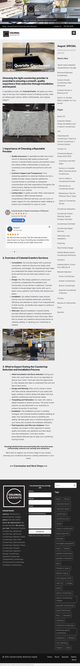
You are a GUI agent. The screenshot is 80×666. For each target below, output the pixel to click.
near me (59, 583)
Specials (60, 312)
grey (58, 563)
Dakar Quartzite (62, 534)
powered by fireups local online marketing (16, 665)
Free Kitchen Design (65, 248)
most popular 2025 (63, 578)
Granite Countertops (67, 281)
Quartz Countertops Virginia (64, 599)
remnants (66, 615)
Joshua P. (16, 228)
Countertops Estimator (66, 224)
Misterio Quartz (62, 573)
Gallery (73, 657)
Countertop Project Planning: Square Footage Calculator (65, 216)
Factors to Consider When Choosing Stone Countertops (67, 171)
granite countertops (64, 553)
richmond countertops (65, 625)
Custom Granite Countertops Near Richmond (22, 26)
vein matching (61, 643)
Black (58, 499)
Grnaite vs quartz (63, 568)
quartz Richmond (63, 610)
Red (57, 615)
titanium (71, 638)
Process (60, 298)
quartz (58, 588)
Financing (61, 243)
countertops (61, 514)
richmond (60, 620)
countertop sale (62, 519)
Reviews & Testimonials (66, 303)
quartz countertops (64, 593)
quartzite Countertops (65, 605)
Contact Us (57, 26)
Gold (58, 548)
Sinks (59, 307)
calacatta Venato (63, 509)
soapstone (60, 638)
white (68, 648)
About (74, 660)
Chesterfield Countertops (13, 559)
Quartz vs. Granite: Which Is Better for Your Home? (66, 100)
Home (49, 657)
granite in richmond (64, 558)
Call (58, 131)
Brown (66, 499)
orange (69, 583)
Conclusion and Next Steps (29, 465)
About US (61, 116)
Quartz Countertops (67, 286)
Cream (58, 524)
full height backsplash (64, 543)
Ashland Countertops (11, 556)
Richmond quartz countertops (63, 631)
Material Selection (64, 272)
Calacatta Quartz (63, 504)
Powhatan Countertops (12, 565)
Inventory (61, 260)
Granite (67, 548)
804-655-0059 (68, 26)
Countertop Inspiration (66, 209)
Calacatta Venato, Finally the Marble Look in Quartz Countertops (66, 124)
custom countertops (64, 529)
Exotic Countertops (66, 276)
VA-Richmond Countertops (13, 562)
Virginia (59, 648)
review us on (17, 220)
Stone (57, 657)
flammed (59, 539)
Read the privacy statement (39, 535)
